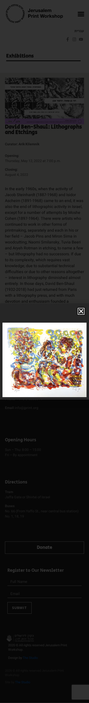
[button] (81, 311)
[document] (44, 351)
